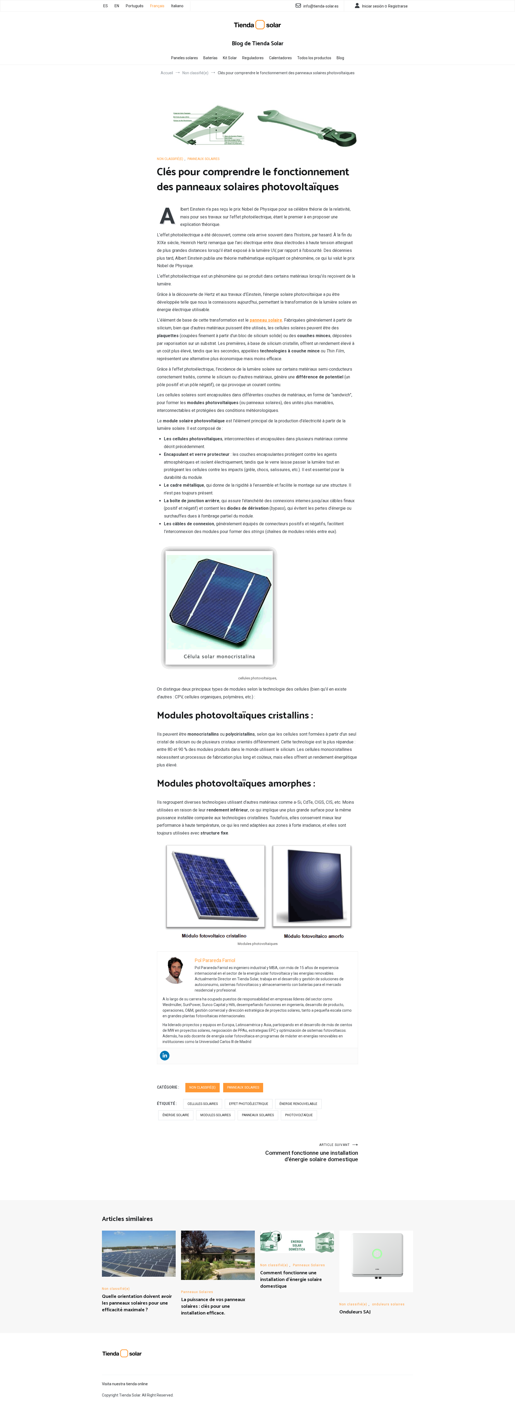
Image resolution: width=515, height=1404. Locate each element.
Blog (340, 58)
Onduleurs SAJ (355, 1312)
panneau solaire (266, 320)
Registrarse (398, 6)
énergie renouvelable (298, 1104)
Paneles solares (184, 58)
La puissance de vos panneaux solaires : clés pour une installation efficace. (213, 1306)
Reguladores (253, 58)
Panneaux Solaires (203, 159)
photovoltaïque (299, 1115)
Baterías (210, 58)
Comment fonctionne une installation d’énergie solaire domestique (311, 1153)
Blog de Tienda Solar (258, 43)
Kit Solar (230, 58)
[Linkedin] (165, 1055)
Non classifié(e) (170, 159)
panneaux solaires (258, 1115)
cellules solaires (202, 1104)
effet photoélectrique (248, 1104)
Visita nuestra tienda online (125, 1384)
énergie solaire (176, 1115)
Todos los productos (314, 58)
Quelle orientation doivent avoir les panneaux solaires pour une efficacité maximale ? (137, 1303)
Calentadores (280, 58)
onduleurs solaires (388, 1304)
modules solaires (215, 1115)
